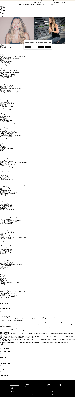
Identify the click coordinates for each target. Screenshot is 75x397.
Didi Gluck (1, 99)
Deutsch (19, 394)
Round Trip (1, 12)
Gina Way (1, 144)
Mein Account (62, 2)
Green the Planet (27, 386)
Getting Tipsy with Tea (3, 52)
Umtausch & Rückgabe (49, 386)
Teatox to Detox (2, 49)
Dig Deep (1, 16)
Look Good (1, 5)
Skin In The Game (2, 6)
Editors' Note (4, 303)
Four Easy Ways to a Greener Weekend (6, 94)
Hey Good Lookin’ (2, 7)
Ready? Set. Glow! (3, 82)
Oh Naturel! (2, 13)
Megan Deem (2, 107)
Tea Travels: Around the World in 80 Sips (6, 47)
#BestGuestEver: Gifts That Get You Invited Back (7, 59)
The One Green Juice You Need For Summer (6, 93)
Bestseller (19, 4)
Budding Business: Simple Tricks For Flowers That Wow (8, 96)
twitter (4, 312)
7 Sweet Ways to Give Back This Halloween (6, 71)
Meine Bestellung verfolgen (50, 391)
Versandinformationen (49, 387)
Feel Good (1, 8)
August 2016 (2, 73)
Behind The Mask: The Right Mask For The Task (7, 103)
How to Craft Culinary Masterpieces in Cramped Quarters (8, 84)
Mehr (46, 4)
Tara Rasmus (2, 137)
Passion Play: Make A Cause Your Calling (6, 86)
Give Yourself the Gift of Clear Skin (5, 62)
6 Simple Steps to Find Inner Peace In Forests (6, 130)
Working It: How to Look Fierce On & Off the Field (7, 75)
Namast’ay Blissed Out (3, 145)
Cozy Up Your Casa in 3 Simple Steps (5, 69)
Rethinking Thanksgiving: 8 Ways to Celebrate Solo (7, 64)
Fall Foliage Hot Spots (3, 113)
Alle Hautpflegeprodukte (25, 4)
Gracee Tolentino (2, 155)
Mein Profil (60, 384)
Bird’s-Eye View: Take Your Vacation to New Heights (7, 83)
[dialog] (64, 2)
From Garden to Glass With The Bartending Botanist (7, 74)
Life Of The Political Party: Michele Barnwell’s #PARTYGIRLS (9, 70)
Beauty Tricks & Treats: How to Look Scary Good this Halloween (9, 58)
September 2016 (2, 45)
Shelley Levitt (2, 239)
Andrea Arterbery (2, 270)
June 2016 (1, 89)
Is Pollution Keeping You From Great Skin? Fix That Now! (8, 92)
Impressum (36, 394)
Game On (1, 9)
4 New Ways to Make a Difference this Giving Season (8, 61)
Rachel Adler (2, 139)
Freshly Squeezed (2, 10)
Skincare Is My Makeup (3, 149)
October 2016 (2, 67)
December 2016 (2, 55)
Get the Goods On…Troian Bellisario (5, 54)
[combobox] (13, 394)
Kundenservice (48, 384)
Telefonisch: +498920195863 (37, 384)
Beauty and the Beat (3, 87)
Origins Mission (27, 384)
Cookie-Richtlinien (32, 394)
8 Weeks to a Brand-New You (4, 66)
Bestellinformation (49, 385)
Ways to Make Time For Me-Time (5, 46)
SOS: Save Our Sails (3, 78)
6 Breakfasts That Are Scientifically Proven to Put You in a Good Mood (10, 91)
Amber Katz (1, 125)
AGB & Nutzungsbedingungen (43, 394)
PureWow (1, 152)
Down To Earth (2, 15)
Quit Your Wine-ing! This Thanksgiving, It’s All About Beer (8, 63)
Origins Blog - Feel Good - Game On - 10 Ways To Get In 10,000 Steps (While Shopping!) (13, 56)
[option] (37, 316)
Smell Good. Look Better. (3, 79)
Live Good (1, 11)
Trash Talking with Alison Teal (4, 122)
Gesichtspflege (39, 4)
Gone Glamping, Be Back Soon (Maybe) (6, 76)
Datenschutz (26, 394)
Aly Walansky (2, 142)
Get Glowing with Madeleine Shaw (5, 68)
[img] (10, 391)
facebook (1, 312)
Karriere (26, 387)
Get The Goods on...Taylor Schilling (5, 90)
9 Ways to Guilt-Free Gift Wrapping (5, 57)
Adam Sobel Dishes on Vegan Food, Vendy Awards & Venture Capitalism (11, 88)
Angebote (34, 4)
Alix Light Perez (2, 283)
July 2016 (1, 81)
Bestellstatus (60, 385)
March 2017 (2, 53)
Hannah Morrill (2, 146)
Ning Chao (1, 150)
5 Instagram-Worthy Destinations (5, 97)
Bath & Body (43, 4)
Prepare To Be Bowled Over (4, 51)
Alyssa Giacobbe (2, 127)
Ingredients (26, 385)
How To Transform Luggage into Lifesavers (6, 77)
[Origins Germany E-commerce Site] (38, 2)
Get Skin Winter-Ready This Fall (4, 65)
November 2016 (2, 60)
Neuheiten (30, 4)
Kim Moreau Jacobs (3, 253)
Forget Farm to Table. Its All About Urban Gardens (7, 85)
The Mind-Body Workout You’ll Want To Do (6, 106)
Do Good (1, 14)
